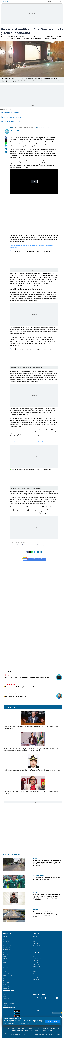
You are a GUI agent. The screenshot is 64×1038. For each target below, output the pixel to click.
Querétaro (35, 943)
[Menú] (60, 2)
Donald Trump (7, 952)
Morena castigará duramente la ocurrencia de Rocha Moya (27, 677)
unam (46, 544)
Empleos (35, 960)
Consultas (6, 988)
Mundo (5, 951)
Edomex (35, 936)
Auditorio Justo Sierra (19, 544)
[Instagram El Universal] (49, 998)
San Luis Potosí (37, 945)
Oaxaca (35, 938)
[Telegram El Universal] (33, 998)
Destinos (5, 984)
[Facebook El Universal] (37, 998)
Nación (12, 127)
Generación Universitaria (36, 965)
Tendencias (6, 973)
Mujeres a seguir (7, 939)
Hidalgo (35, 941)
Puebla (35, 939)
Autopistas (6, 986)
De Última (6, 998)
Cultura (5, 969)
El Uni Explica (7, 945)
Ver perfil (14, 132)
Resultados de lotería (37, 982)
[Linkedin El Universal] (57, 998)
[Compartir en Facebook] (6, 137)
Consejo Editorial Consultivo (18, 1028)
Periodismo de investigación (7, 942)
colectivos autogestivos (35, 544)
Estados (5, 956)
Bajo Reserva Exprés (10, 675)
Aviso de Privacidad (55, 1028)
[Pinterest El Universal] (53, 998)
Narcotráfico (6, 958)
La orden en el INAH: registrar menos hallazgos (22, 687)
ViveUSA (35, 973)
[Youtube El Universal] (45, 998)
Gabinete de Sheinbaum (6, 948)
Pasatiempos (36, 977)
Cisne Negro (6, 1005)
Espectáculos (7, 967)
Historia (14, 1030)
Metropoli (6, 954)
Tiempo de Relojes (8, 1003)
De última (6, 982)
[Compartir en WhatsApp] (6, 143)
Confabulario (6, 971)
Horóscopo (36, 979)
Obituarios (36, 962)
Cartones (5, 962)
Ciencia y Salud (7, 975)
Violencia (39, 1028)
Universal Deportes (8, 965)
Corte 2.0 (5, 938)
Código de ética (31, 1028)
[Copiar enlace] (6, 149)
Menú (4, 980)
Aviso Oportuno (37, 958)
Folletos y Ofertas (38, 956)
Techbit (5, 978)
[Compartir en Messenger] (6, 146)
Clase (4, 992)
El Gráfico (35, 968)
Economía (6, 964)
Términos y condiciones (40, 1030)
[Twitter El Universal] (41, 998)
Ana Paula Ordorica (10, 694)
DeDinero (35, 971)
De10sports (36, 969)
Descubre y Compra (38, 955)
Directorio (6, 1028)
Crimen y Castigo (9, 684)
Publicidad (45, 1028)
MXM (4, 977)
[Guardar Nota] (6, 152)
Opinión (7, 671)
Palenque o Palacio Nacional (15, 696)
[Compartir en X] (6, 140)
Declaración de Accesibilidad (24, 1030)
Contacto (49, 1030)
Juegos (35, 975)
